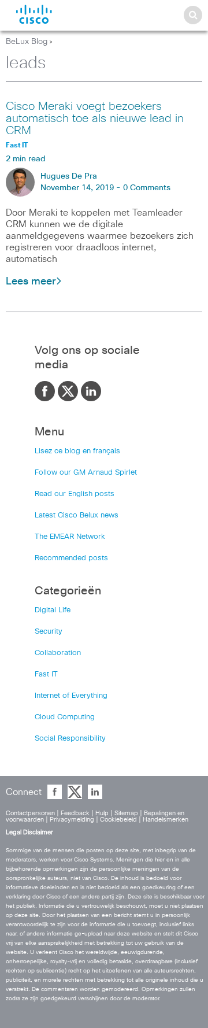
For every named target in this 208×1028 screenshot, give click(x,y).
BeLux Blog (26, 42)
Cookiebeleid (118, 819)
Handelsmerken (165, 819)
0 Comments (146, 188)
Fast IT (46, 674)
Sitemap (126, 813)
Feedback (75, 813)
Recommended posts (71, 558)
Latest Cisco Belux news (76, 515)
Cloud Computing (65, 717)
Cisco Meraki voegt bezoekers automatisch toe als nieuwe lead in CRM (95, 118)
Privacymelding (72, 819)
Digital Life (52, 610)
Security (48, 631)
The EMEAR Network (70, 537)
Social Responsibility (70, 738)
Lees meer (30, 281)
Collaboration (58, 653)
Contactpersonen (30, 813)
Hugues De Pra (68, 176)
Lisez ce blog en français (77, 451)
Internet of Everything (71, 696)
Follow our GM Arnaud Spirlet (86, 472)
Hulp (102, 813)
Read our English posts (74, 494)
